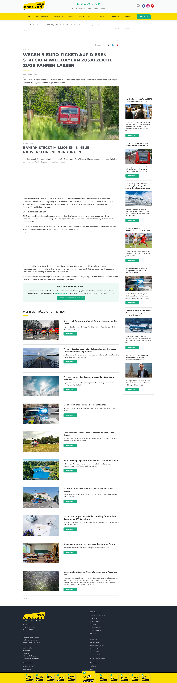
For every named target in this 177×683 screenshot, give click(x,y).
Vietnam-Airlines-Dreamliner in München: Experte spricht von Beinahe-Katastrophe (138, 313)
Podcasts (93, 666)
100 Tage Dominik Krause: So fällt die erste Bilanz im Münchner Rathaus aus (136, 357)
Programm (93, 618)
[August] (41, 516)
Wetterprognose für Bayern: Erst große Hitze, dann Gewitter (89, 378)
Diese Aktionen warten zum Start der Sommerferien (89, 544)
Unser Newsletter (95, 627)
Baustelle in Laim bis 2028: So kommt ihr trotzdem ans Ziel (137, 144)
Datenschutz (27, 653)
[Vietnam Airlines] (138, 319)
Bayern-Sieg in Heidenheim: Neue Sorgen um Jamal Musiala (137, 229)
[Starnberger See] (41, 348)
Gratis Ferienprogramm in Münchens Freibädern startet (91, 460)
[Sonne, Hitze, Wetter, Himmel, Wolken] (41, 376)
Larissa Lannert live (61, 293)
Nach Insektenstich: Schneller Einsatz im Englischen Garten (89, 434)
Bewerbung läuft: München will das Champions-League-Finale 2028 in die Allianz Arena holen (138, 186)
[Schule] (41, 544)
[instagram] (148, 6)
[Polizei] (41, 404)
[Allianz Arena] (138, 192)
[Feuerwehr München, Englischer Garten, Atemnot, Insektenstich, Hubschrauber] (41, 432)
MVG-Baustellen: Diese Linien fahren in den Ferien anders (88, 489)
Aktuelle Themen (95, 643)
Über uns (93, 624)
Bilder (92, 669)
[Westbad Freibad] (41, 460)
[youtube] (152, 6)
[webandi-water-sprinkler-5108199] (41, 572)
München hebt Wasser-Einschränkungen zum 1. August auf (90, 573)
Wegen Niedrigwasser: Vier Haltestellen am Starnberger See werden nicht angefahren (91, 350)
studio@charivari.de (33, 637)
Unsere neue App (95, 630)
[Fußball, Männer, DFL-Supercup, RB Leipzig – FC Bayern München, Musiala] (138, 234)
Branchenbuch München (97, 658)
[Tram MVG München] (41, 488)
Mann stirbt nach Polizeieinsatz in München (85, 404)
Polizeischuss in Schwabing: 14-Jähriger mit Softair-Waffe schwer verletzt (137, 270)
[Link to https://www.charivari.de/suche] (138, 5)
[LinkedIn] (113, 45)
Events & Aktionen (95, 621)
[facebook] (143, 6)
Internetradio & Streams (97, 615)
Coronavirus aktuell (29, 666)
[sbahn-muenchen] (138, 149)
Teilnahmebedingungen (30, 656)
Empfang (93, 633)
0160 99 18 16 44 (35, 643)
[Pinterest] (117, 45)
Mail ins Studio (27, 648)
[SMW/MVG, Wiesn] (138, 105)
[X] (108, 45)
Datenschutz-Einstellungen (31, 659)
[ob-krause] (138, 363)
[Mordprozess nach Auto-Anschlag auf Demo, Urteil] (41, 321)
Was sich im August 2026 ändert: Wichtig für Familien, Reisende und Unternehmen (90, 517)
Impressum (26, 651)
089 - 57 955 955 (33, 640)
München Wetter (95, 652)
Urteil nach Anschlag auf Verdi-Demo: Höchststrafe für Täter (90, 322)
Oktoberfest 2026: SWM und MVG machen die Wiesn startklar (138, 100)
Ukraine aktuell (27, 669)
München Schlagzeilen (97, 646)
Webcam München (96, 655)
